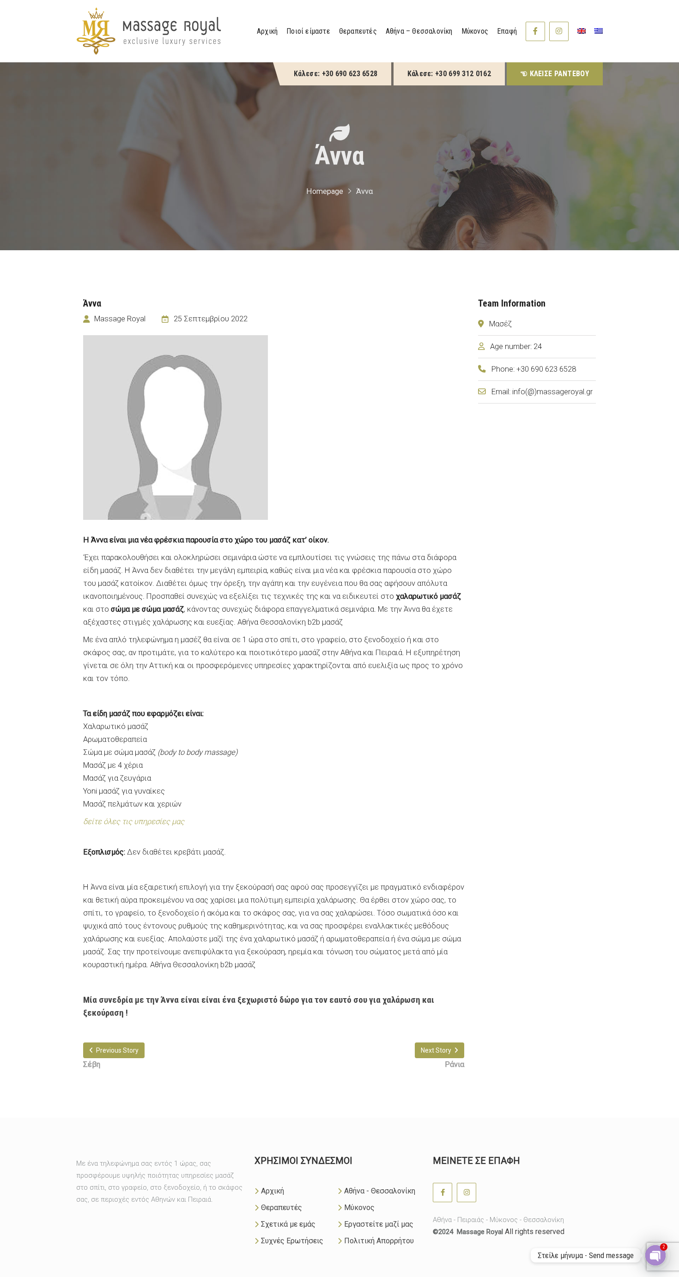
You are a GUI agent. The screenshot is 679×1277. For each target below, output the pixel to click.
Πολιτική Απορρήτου (379, 1240)
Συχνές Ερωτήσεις (292, 1240)
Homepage (324, 191)
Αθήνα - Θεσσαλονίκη (379, 1191)
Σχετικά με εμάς (288, 1224)
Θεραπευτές (281, 1207)
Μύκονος (359, 1207)
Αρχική (272, 1191)
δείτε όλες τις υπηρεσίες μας (133, 821)
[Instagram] (559, 31)
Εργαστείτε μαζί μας (378, 1224)
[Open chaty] (655, 1255)
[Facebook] (535, 31)
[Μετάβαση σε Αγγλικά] (581, 31)
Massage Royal (480, 1232)
